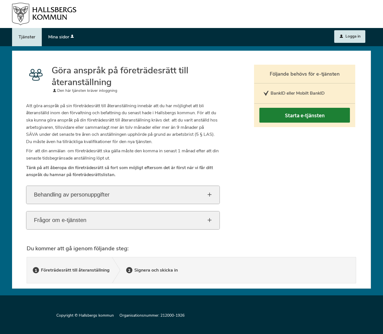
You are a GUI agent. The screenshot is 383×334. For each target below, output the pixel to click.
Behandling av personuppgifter (72, 194)
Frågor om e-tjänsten (60, 220)
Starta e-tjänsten (305, 115)
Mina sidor (58, 37)
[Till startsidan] (44, 13)
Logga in (350, 36)
